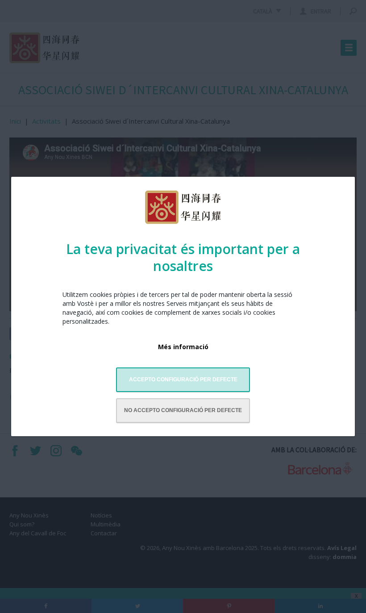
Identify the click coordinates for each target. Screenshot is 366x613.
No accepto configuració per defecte (183, 410)
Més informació (183, 346)
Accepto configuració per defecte (183, 379)
